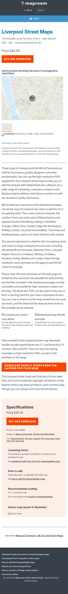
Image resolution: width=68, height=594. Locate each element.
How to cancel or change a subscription (20, 570)
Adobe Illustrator (17, 438)
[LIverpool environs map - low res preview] (32, 135)
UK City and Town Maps (44, 434)
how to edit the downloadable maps (28, 478)
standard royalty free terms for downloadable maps (36, 461)
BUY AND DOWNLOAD (17, 59)
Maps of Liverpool (24, 434)
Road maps (49, 438)
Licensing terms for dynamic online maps (20, 558)
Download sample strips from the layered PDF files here (30, 367)
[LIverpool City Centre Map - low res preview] (7, 127)
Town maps (20, 441)
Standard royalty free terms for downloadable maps (25, 554)
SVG (13, 441)
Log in (40, 10)
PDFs (43, 438)
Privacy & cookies (10, 574)
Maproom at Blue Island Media (29, 577)
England (36, 438)
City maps (29, 438)
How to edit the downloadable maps (18, 562)
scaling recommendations (41, 496)
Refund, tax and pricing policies (16, 566)
